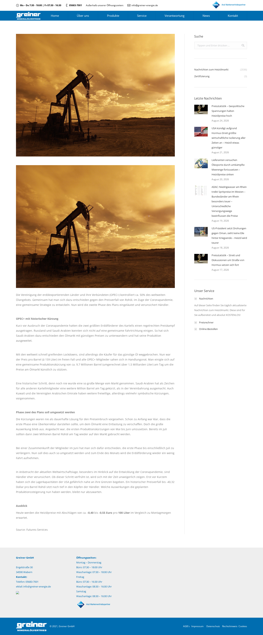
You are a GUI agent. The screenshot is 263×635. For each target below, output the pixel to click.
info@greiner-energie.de (145, 5)
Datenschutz (213, 626)
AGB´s (186, 626)
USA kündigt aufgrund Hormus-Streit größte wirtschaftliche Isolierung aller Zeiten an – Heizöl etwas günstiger (228, 137)
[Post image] (201, 109)
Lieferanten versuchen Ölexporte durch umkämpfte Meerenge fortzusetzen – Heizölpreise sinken (228, 167)
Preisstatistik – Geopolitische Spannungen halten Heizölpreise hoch (228, 110)
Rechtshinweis (229, 626)
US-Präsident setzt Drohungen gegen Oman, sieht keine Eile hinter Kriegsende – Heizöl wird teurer (229, 235)
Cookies (243, 626)
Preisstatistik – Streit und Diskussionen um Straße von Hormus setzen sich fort (228, 260)
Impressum (197, 626)
